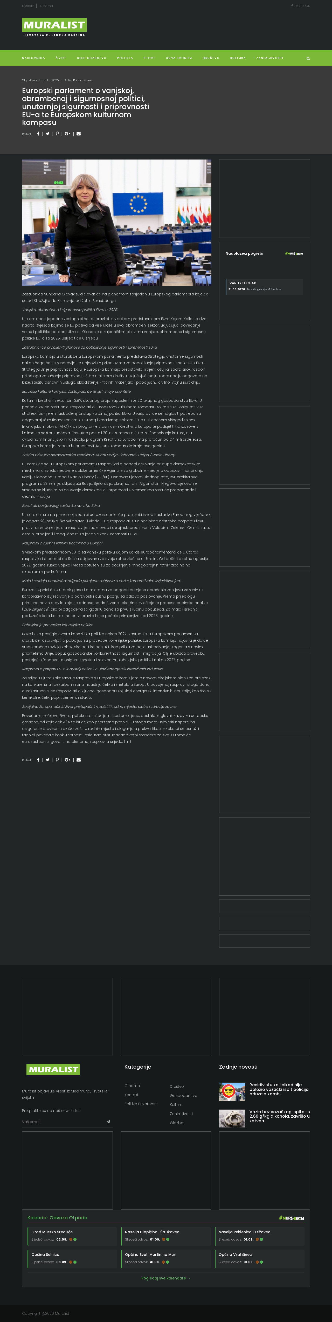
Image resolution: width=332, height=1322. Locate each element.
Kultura (176, 1104)
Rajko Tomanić (83, 80)
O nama (46, 6)
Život (61, 58)
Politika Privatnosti (141, 1103)
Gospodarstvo (92, 58)
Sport (150, 58)
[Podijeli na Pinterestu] (57, 134)
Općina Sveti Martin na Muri (150, 1254)
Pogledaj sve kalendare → (166, 1278)
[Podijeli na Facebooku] (38, 134)
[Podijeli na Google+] (67, 134)
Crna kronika (179, 58)
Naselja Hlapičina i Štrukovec (152, 1231)
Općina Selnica (45, 1254)
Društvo (211, 58)
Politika (125, 58)
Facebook (301, 6)
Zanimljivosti (269, 58)
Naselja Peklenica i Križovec (244, 1231)
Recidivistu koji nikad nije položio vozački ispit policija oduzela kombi (279, 1089)
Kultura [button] (238, 58)
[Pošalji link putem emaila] (79, 134)
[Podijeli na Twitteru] (48, 134)
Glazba (176, 1122)
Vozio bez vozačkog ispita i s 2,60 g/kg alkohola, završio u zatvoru (280, 1116)
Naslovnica (33, 58)
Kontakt (28, 6)
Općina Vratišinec (235, 1254)
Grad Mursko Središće (52, 1231)
